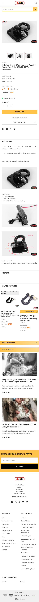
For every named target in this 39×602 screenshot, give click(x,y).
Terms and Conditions (8, 543)
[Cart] (36, 3)
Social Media (6, 534)
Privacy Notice (6, 546)
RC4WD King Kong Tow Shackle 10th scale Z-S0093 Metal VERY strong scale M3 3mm (28, 317)
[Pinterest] (14, 129)
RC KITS (23, 518)
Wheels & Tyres (26, 536)
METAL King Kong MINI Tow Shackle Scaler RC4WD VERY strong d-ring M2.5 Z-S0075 (10, 314)
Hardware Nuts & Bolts (28, 556)
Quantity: (5, 102)
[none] (19, 32)
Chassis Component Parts (29, 544)
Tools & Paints (25, 553)
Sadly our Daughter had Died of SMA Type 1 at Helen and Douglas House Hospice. (19, 381)
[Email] (6, 129)
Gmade (23, 565)
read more (6, 392)
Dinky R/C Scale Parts (27, 562)
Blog (3, 537)
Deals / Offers (25, 521)
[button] (19, 122)
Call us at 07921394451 (19, 496)
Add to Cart (29, 312)
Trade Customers (7, 521)
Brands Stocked (7, 530)
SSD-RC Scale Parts (27, 559)
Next (37, 311)
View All (22, 581)
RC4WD (4, 581)
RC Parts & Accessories (28, 524)
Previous (2, 311)
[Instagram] (19, 501)
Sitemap (4, 550)
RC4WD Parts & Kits (27, 527)
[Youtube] (23, 501)
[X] (10, 129)
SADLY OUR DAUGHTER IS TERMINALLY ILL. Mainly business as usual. (19, 426)
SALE (3, 518)
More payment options (19, 117)
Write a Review (6, 69)
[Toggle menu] (3, 3)
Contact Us (5, 524)
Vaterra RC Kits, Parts (27, 569)
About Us (5, 527)
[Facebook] (3, 129)
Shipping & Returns (8, 540)
